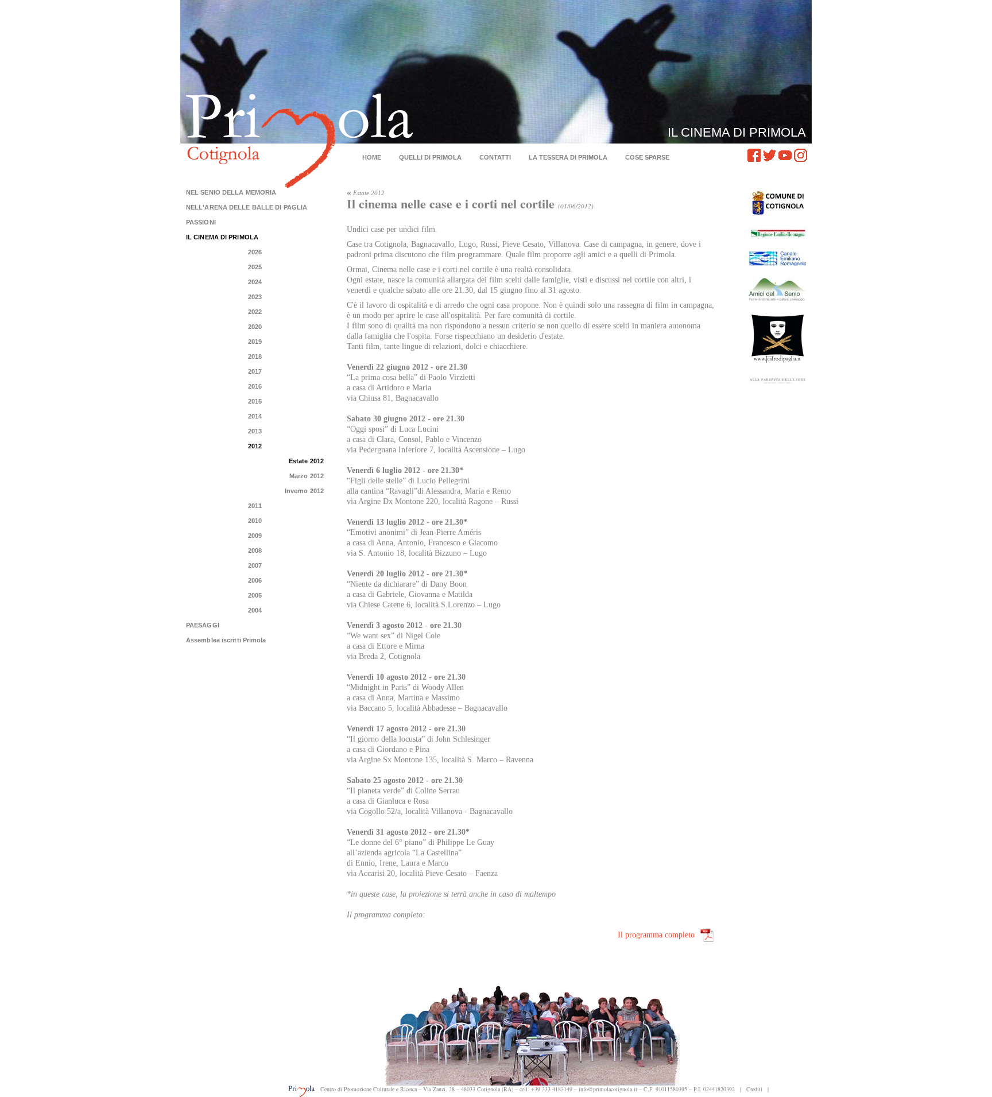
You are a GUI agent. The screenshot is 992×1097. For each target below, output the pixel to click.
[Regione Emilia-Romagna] (777, 233)
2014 (255, 416)
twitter (769, 155)
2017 (255, 371)
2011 (254, 505)
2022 (255, 311)
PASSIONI (201, 222)
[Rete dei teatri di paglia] (777, 337)
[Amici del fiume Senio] (777, 289)
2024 (255, 281)
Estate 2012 (306, 461)
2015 (255, 401)
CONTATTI (495, 157)
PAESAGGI (202, 625)
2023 (255, 296)
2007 (255, 565)
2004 (255, 610)
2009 (255, 535)
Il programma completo (656, 935)
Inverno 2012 (304, 490)
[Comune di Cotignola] (777, 202)
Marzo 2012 (306, 475)
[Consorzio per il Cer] (777, 258)
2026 (255, 252)
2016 (255, 386)
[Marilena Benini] (777, 381)
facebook (754, 155)
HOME (371, 157)
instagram (800, 155)
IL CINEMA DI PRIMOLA (222, 237)
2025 (255, 266)
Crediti (754, 1089)
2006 (255, 580)
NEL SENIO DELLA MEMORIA (231, 192)
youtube (785, 155)
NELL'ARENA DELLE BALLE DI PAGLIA (246, 207)
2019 (255, 341)
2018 (255, 356)
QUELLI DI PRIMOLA (430, 157)
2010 (255, 520)
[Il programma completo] (707, 935)
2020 (255, 326)
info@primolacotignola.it (608, 1089)
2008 (255, 550)
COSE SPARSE (647, 157)
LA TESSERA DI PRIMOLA (568, 157)
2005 (255, 595)
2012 (255, 446)
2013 (255, 431)
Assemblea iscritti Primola (226, 640)
